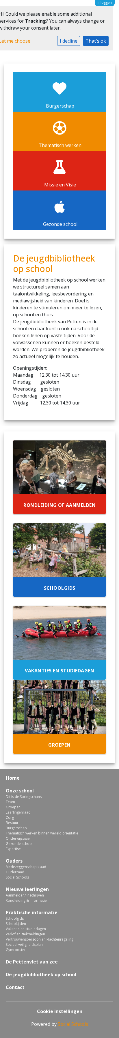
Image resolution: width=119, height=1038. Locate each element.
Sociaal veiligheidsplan (24, 944)
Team (10, 801)
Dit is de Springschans (24, 796)
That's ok (95, 41)
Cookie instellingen (59, 1011)
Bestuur (12, 822)
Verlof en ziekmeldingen (25, 934)
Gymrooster (16, 949)
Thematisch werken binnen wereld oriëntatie (42, 833)
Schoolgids (15, 918)
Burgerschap (16, 827)
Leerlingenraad (18, 812)
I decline (68, 41)
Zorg (10, 817)
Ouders (14, 861)
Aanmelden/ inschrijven (25, 895)
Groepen (13, 807)
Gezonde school (19, 843)
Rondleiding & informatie (26, 900)
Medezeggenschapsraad (26, 866)
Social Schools (17, 877)
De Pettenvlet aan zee (32, 962)
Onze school (20, 790)
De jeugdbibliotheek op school (41, 974)
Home (13, 778)
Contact (15, 987)
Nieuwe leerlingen (27, 889)
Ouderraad (15, 872)
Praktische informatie (31, 912)
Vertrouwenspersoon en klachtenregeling (39, 939)
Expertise (13, 848)
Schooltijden (16, 923)
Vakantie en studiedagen (26, 928)
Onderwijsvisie (18, 838)
